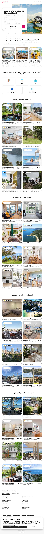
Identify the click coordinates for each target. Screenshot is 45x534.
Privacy (20, 532)
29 (19, 40)
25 (10, 40)
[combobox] (14, 19)
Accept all (9, 526)
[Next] (24, 45)
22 (19, 38)
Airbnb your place (37, 1)
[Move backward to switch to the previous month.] (6, 26)
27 (15, 40)
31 (8, 43)
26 (13, 40)
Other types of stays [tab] (6, 493)
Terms (24, 532)
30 (6, 43)
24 (8, 40)
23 (6, 40)
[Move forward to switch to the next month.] (19, 26)
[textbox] (9, 23)
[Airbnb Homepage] (5, 2)
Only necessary (21, 526)
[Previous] (20, 45)
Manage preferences (34, 526)
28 (17, 40)
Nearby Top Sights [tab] (15, 493)
